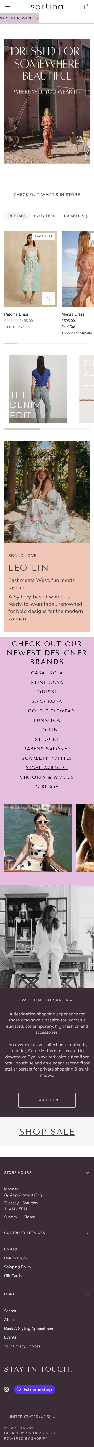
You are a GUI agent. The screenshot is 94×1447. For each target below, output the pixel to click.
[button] (19, 18)
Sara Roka (47, 701)
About (9, 1319)
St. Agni (47, 739)
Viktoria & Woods (47, 777)
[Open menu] (12, 6)
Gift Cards (13, 1275)
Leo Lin (47, 730)
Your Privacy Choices (22, 1346)
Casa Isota (47, 673)
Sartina (16, 1428)
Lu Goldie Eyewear (47, 711)
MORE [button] (9, 1294)
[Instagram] (6, 1389)
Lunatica (47, 720)
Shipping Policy (17, 1266)
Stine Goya (47, 682)
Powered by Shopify (25, 1438)
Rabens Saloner (46, 749)
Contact (10, 1249)
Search (10, 1311)
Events (10, 1337)
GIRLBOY (47, 787)
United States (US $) (29, 1416)
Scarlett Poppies (47, 758)
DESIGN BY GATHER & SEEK (30, 1433)
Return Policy (15, 1258)
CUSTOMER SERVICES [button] (24, 1233)
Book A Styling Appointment (29, 1328)
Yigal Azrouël (47, 768)
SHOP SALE (47, 1132)
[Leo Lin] (47, 492)
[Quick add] (48, 298)
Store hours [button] (18, 1172)
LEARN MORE (47, 1100)
